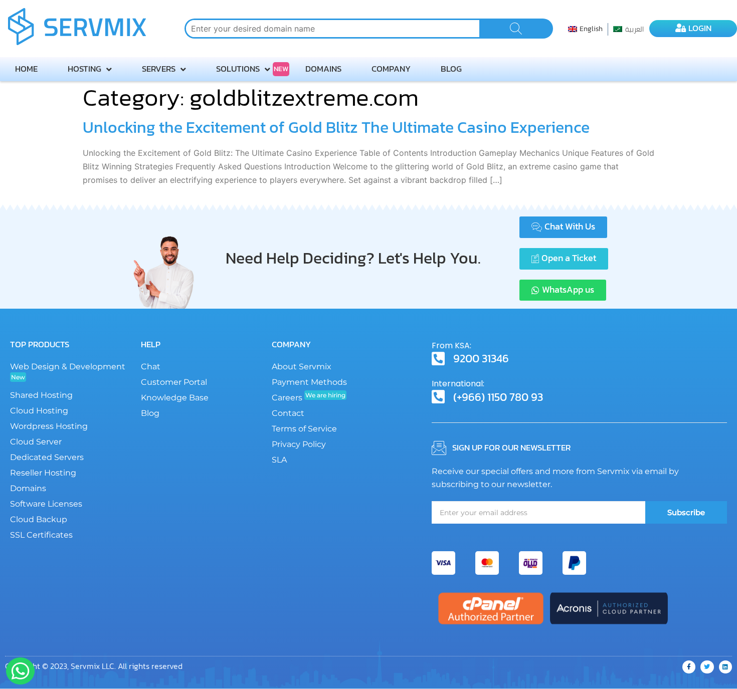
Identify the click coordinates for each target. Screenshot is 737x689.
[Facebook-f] (688, 666)
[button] (563, 227)
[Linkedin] (725, 666)
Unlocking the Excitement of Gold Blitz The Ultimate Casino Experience (336, 127)
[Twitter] (706, 666)
